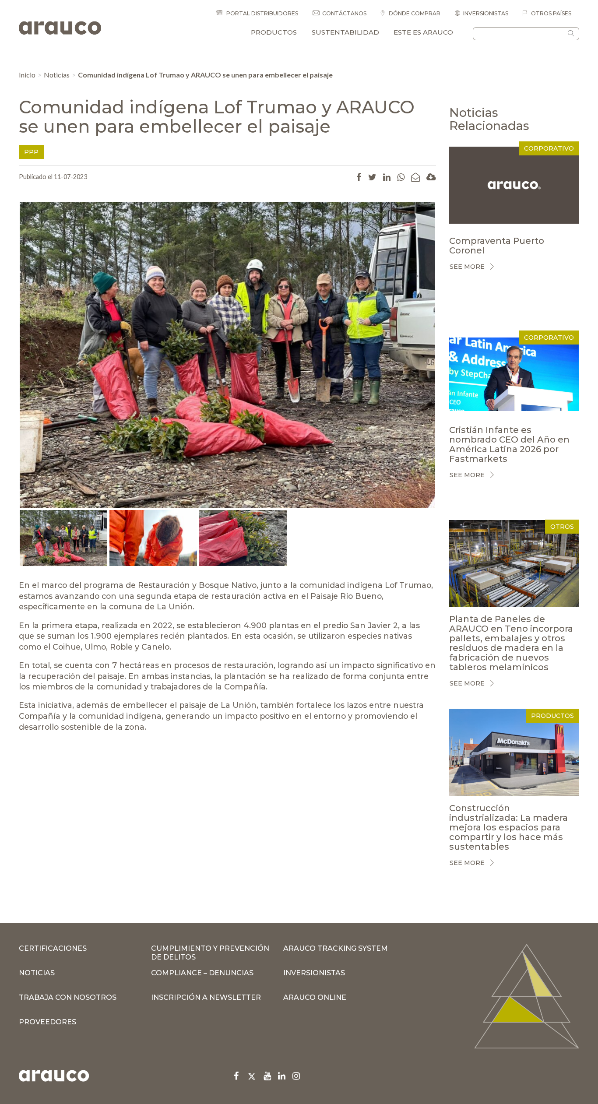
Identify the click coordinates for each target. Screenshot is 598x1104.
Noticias (57, 74)
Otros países (550, 13)
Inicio (27, 74)
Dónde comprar (413, 13)
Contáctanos (344, 13)
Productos (274, 32)
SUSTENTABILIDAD (345, 32)
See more (467, 267)
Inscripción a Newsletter (206, 997)
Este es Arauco (423, 32)
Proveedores (47, 1022)
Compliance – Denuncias (202, 973)
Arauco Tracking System (335, 948)
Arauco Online (314, 997)
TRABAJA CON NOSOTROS (67, 997)
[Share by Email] (415, 177)
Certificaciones (53, 948)
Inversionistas (485, 13)
